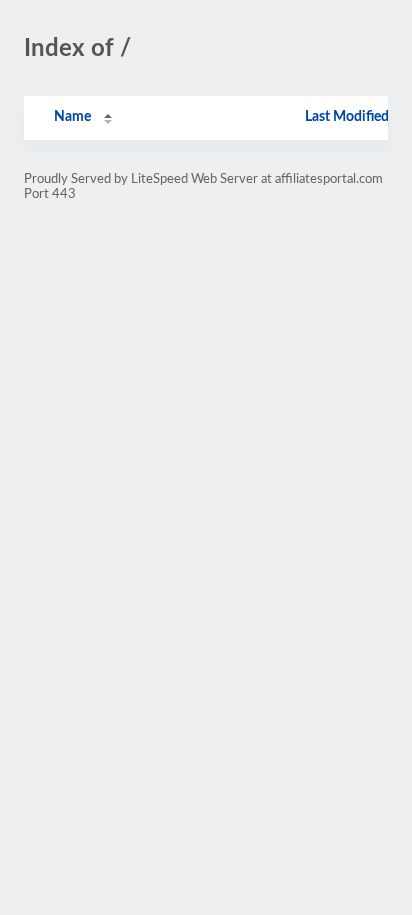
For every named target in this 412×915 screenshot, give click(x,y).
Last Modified (347, 117)
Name (72, 117)
